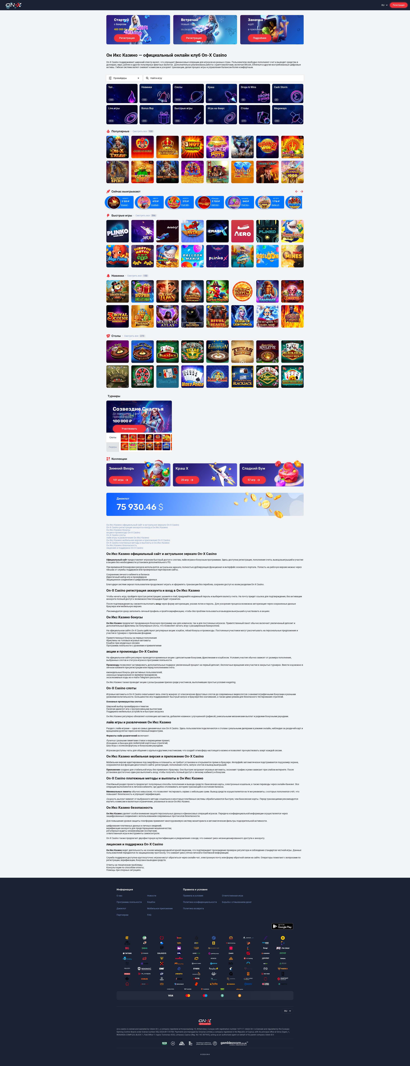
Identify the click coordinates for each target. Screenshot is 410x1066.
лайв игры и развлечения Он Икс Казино (127, 537)
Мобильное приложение (160, 908)
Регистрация (399, 5)
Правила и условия (193, 895)
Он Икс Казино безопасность (121, 545)
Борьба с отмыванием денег (237, 902)
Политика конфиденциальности (200, 902)
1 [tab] (199, 41)
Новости (151, 895)
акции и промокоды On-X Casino (123, 532)
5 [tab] (210, 41)
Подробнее (259, 38)
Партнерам (122, 915)
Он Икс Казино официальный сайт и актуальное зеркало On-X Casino (142, 525)
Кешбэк (151, 902)
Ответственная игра (232, 895)
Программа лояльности (129, 902)
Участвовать (129, 428)
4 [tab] (207, 41)
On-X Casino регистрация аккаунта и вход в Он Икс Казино (137, 527)
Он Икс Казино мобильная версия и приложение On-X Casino (138, 540)
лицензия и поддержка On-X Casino (124, 548)
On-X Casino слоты (116, 535)
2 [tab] (202, 41)
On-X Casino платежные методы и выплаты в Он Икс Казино (137, 542)
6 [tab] (212, 41)
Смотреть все (142, 131)
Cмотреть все (144, 215)
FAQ (149, 915)
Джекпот (121, 908)
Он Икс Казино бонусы (118, 530)
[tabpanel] (138, 29)
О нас (119, 895)
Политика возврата (193, 908)
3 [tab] (205, 41)
